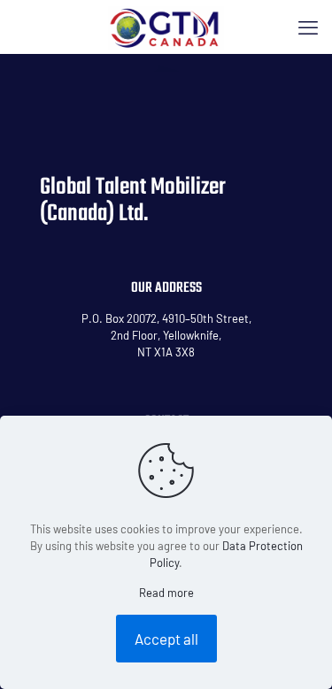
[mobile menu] (308, 26)
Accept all (166, 638)
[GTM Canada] (166, 26)
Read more (166, 593)
